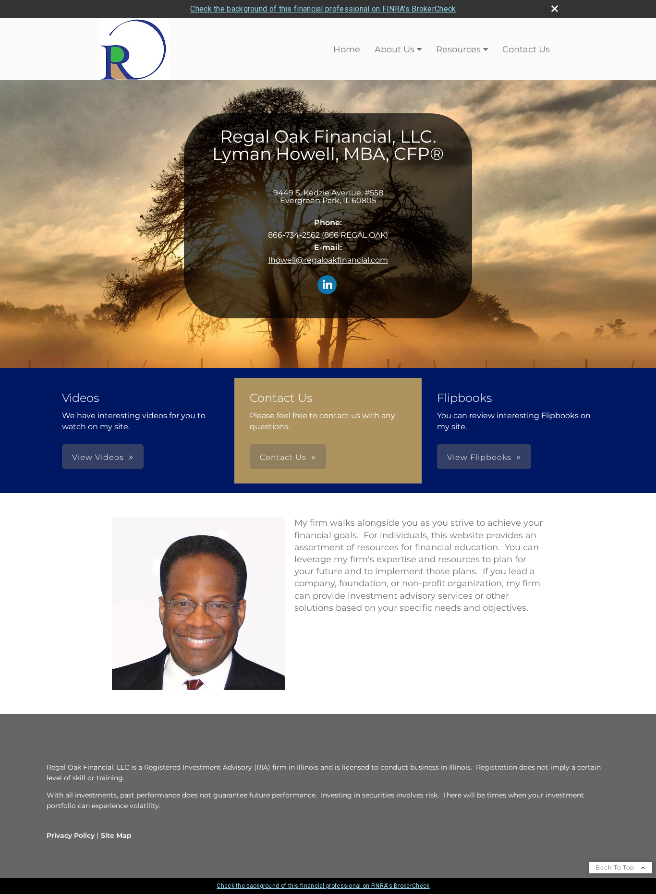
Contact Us (526, 49)
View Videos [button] (98, 457)
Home (346, 49)
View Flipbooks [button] (479, 457)
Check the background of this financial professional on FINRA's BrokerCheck (323, 8)
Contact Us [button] (283, 457)
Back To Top (615, 867)
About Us (394, 49)
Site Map (116, 835)
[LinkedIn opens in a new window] (327, 285)
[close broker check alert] (555, 8)
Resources (458, 49)
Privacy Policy (71, 835)
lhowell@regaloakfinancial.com (328, 260)
